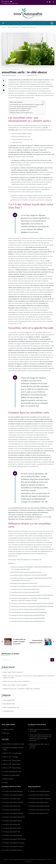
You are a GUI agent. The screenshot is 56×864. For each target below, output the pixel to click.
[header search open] (53, 2)
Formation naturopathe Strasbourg (13, 843)
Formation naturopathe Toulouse (13, 846)
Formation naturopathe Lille (11, 806)
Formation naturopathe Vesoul (12, 850)
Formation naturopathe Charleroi (39, 795)
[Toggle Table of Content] (42, 102)
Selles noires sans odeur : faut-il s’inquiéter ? (16, 681)
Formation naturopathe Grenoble (13, 802)
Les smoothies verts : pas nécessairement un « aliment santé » (27, 104)
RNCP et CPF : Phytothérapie (12, 768)
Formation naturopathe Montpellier (14, 817)
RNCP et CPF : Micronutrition (12, 760)
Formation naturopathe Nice (11, 824)
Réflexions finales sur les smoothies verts (21, 112)
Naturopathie (6, 69)
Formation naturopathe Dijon (11, 799)
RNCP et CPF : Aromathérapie (12, 753)
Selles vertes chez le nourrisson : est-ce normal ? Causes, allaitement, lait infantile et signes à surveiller (28, 677)
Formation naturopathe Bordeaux (13, 795)
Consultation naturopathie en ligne (13, 744)
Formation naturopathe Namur (39, 813)
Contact (5, 782)
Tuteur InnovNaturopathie (9, 75)
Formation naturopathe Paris (11, 832)
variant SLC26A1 (33, 476)
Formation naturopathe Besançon (13, 791)
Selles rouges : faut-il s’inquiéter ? (13, 672)
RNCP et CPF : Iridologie (10, 757)
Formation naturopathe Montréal (39, 810)
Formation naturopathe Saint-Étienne (14, 839)
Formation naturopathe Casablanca (40, 799)
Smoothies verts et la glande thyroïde (20, 108)
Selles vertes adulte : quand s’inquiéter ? (15, 685)
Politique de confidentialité (11, 775)
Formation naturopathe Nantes (12, 821)
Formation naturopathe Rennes (12, 835)
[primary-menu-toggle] (3, 23)
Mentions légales (8, 779)
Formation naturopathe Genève (39, 802)
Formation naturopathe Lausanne (40, 806)
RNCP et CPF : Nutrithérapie (11, 764)
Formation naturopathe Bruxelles (40, 791)
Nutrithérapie (15, 69)
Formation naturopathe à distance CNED (13, 748)
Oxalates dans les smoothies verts (19, 110)
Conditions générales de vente (12, 771)
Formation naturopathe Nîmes (12, 828)
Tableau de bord (8, 729)
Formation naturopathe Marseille (13, 813)
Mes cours (6, 733)
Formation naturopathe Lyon (11, 810)
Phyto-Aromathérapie (9, 707)
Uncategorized (7, 711)
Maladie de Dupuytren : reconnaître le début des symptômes (21, 689)
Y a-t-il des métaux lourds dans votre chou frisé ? (23, 106)
